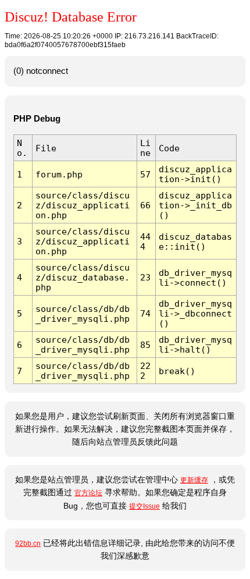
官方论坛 (88, 493)
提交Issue (144, 506)
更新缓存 (194, 480)
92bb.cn (28, 543)
